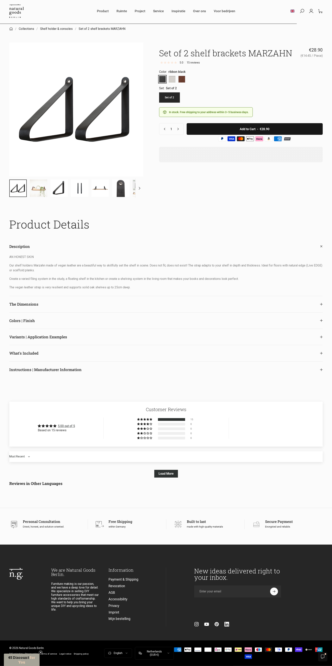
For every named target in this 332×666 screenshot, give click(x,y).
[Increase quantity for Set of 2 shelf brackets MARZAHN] (178, 129)
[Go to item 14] (100, 188)
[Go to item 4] (59, 188)
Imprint (114, 612)
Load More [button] (166, 473)
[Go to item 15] (120, 188)
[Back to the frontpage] (11, 29)
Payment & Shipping (123, 579)
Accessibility (118, 599)
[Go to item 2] (38, 188)
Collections (26, 29)
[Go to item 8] (79, 188)
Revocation (117, 586)
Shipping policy (81, 654)
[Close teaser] (41, 652)
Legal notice (65, 654)
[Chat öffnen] (322, 656)
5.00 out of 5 (66, 426)
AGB (112, 593)
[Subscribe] (274, 591)
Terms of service (49, 654)
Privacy (114, 606)
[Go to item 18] (141, 188)
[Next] (133, 118)
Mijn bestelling (119, 619)
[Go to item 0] (18, 188)
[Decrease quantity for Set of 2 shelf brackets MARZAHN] (163, 129)
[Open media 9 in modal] (76, 109)
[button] (145, 419)
